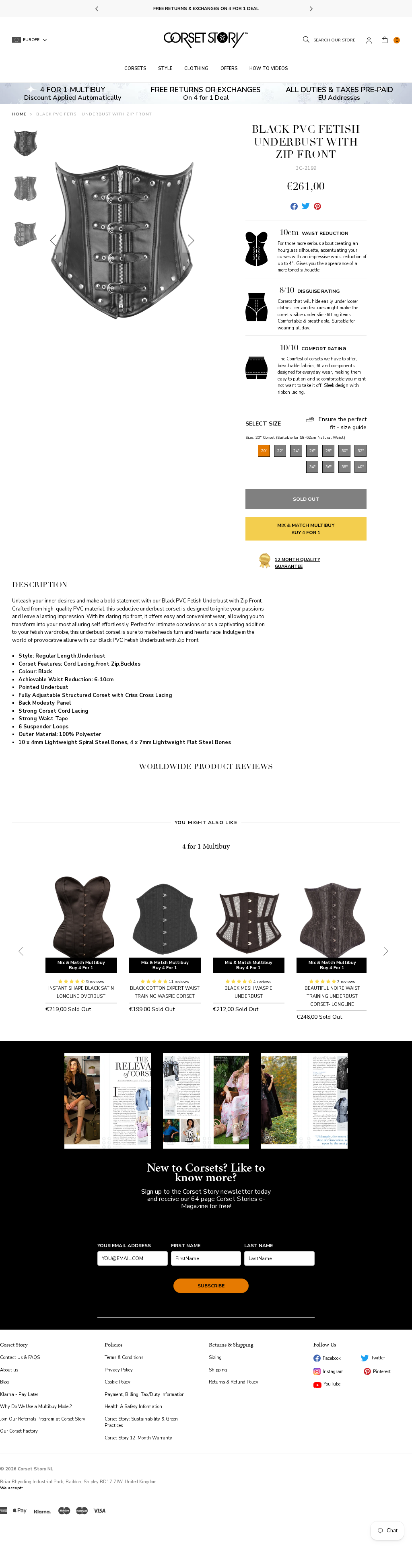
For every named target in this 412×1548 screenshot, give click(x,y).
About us (9, 1370)
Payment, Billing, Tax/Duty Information (145, 1395)
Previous (97, 9)
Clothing (196, 69)
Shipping (218, 1370)
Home (19, 114)
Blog (4, 1382)
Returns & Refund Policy (233, 1382)
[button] (72, 982)
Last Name (258, 1245)
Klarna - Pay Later (19, 1395)
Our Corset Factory (19, 1431)
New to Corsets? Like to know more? (206, 1172)
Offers (228, 69)
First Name (185, 1245)
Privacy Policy (119, 1370)
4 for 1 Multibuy (206, 846)
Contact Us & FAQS (20, 1358)
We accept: (11, 1488)
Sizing (215, 1358)
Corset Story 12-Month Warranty (138, 1438)
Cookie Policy (117, 1382)
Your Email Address (124, 1245)
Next (310, 9)
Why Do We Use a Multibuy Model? (36, 1407)
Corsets (135, 69)
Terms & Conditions (124, 1358)
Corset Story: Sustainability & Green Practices (141, 1422)
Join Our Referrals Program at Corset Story (42, 1419)
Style (165, 69)
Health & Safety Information (133, 1407)
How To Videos (268, 69)
